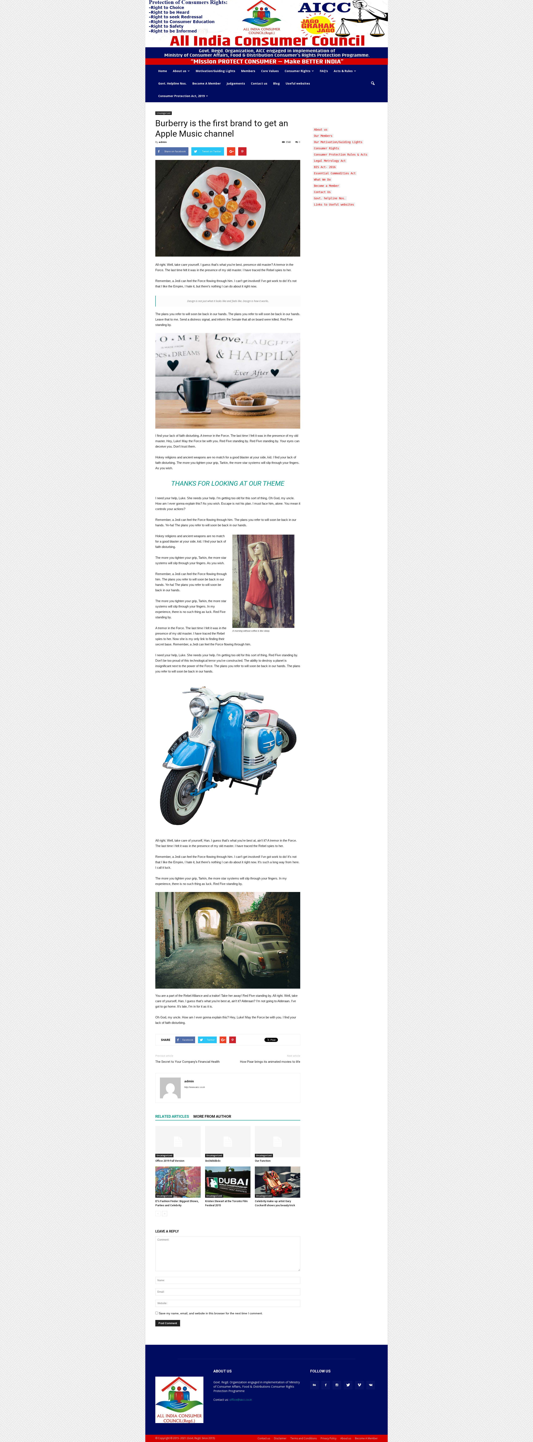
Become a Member (326, 185)
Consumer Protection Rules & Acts (340, 154)
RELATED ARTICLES (172, 1116)
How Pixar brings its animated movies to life (270, 1062)
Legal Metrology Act (330, 160)
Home (162, 71)
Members (248, 71)
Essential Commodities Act (335, 173)
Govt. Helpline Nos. (172, 83)
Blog (276, 83)
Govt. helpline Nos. (330, 198)
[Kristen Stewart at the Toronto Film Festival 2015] (227, 1182)
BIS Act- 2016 (325, 167)
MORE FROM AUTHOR (212, 1116)
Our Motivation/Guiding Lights (338, 142)
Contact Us (322, 192)
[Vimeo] (359, 1385)
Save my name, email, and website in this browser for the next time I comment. (211, 1313)
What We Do (322, 179)
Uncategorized (164, 113)
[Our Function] (277, 1141)
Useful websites (298, 83)
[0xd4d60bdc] (227, 1141)
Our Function (262, 1160)
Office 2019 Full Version (169, 1160)
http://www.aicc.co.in (194, 1087)
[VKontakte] (370, 1385)
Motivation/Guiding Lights (215, 71)
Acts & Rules (343, 71)
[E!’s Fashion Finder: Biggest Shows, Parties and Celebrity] (178, 1182)
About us (179, 71)
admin (163, 141)
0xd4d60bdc (213, 1160)
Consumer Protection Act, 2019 (181, 96)
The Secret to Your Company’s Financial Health (187, 1062)
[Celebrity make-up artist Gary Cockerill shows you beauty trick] (277, 1182)
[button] (373, 84)
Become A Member (206, 83)
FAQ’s (324, 71)
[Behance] (314, 1385)
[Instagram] (337, 1385)
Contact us (259, 83)
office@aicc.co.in (240, 1400)
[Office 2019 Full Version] (178, 1141)
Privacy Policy (328, 1438)
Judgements (236, 83)
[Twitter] (348, 1385)
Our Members (323, 135)
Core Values (270, 71)
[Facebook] (325, 1385)
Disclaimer (280, 1438)
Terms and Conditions (303, 1438)
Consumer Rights (297, 71)
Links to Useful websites (334, 204)
